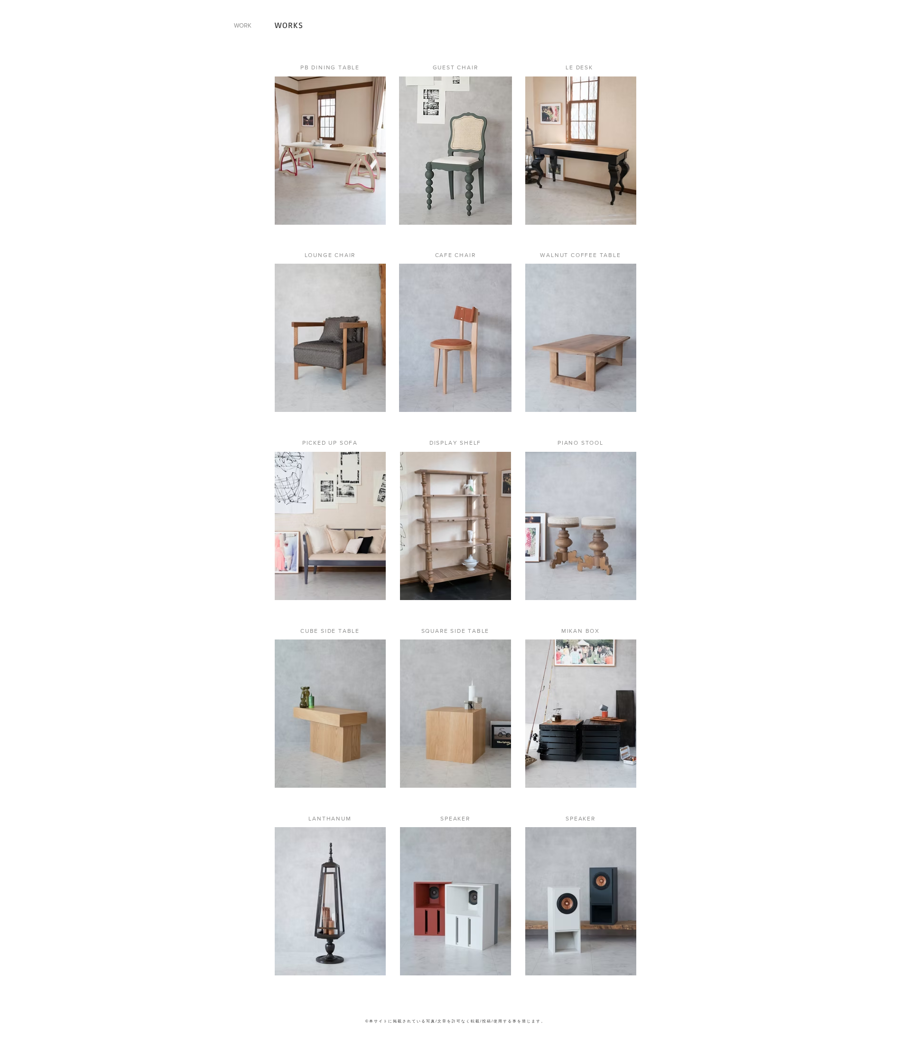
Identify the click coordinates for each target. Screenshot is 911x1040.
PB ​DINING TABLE (330, 67)
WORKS (289, 25)
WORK (242, 25)
